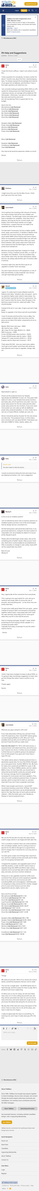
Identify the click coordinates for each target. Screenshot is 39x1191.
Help (32, 1185)
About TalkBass (6, 1156)
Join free (9, 28)
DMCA (4, 1188)
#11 (35, 832)
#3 (36, 206)
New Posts (4, 1144)
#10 (35, 724)
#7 (36, 511)
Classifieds (4, 1148)
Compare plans (15, 32)
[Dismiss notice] (35, 17)
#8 (36, 588)
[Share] (33, 65)
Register (4, 1173)
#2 (36, 187)
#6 (36, 457)
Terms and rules (15, 1185)
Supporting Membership (8, 1152)
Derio (5, 55)
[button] (3, 10)
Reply (20, 160)
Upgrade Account (31, 4)
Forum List (4, 1141)
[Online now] (3, 288)
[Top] (7, 1188)
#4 (36, 286)
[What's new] (29, 10)
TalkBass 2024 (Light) (10, 1182)
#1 (36, 65)
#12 (35, 970)
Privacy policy (25, 1185)
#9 (36, 668)
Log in (16, 28)
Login (3, 1170)
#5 (36, 386)
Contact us (4, 1160)
